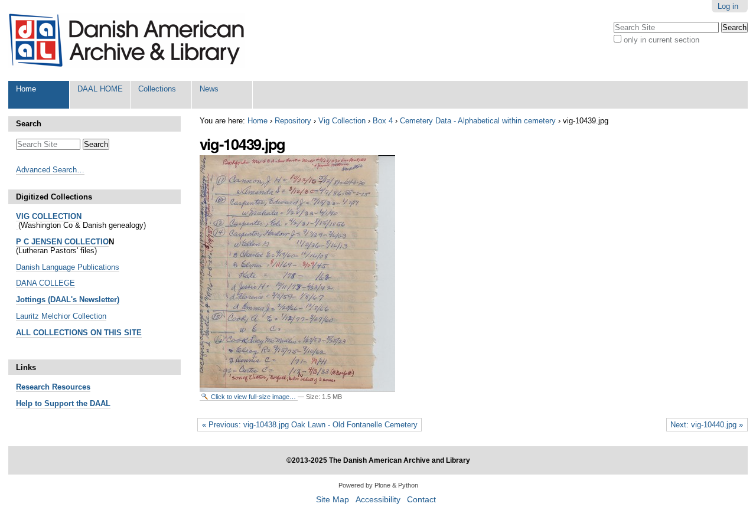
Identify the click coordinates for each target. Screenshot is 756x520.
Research (33, 386)
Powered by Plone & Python (378, 485)
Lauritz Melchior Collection (61, 316)
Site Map (332, 499)
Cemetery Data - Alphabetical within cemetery (478, 120)
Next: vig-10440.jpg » (706, 424)
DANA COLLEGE (45, 283)
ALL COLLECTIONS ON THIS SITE (79, 332)
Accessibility (378, 499)
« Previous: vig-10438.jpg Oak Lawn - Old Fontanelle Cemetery (310, 424)
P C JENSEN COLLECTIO (62, 241)
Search (28, 123)
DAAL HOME (100, 88)
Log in (728, 6)
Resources (70, 386)
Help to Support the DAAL (63, 403)
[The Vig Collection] (17, 225)
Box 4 (383, 120)
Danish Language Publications (67, 267)
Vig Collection (342, 120)
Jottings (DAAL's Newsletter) (67, 299)
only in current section (661, 39)
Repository (293, 120)
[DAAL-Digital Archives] (126, 40)
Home (26, 88)
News (209, 88)
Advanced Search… (50, 169)
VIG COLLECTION (49, 216)
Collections (157, 88)
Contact (421, 499)
